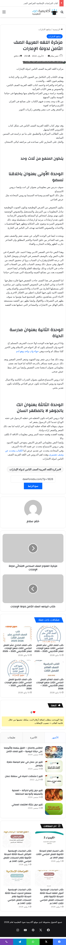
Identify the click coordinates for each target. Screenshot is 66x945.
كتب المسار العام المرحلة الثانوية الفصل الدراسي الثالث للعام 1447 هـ (49, 854)
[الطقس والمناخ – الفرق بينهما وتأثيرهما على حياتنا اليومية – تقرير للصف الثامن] (54, 752)
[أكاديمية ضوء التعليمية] (45, 12)
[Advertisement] (33, 52)
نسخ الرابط (33, 486)
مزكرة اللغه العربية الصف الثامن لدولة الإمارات (34, 469)
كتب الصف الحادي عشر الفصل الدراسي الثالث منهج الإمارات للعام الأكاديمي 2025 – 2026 (17, 648)
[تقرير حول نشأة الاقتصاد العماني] (54, 809)
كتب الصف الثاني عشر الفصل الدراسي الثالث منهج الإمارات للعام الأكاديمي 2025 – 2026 (48, 648)
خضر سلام (33, 521)
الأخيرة (33, 737)
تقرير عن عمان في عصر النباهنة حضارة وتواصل (25, 764)
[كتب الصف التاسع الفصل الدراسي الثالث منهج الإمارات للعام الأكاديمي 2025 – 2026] (17, 668)
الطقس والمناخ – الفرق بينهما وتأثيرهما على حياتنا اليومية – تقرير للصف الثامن (23, 749)
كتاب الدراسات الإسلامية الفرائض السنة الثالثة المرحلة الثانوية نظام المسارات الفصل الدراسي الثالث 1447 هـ (17, 856)
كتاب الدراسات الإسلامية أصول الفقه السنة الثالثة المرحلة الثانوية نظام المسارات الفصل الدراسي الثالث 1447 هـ (51, 896)
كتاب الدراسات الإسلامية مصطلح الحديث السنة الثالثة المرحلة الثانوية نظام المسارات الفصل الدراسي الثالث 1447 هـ (18, 896)
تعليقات (11, 737)
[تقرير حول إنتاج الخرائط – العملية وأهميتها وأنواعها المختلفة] (54, 795)
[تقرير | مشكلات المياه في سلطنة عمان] (54, 780)
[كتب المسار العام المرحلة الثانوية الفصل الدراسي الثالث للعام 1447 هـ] (49, 839)
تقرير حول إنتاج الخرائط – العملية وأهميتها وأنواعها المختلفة (27, 792)
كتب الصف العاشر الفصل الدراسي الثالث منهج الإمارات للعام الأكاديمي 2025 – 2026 (49, 684)
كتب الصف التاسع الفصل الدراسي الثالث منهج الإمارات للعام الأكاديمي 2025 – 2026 (18, 684)
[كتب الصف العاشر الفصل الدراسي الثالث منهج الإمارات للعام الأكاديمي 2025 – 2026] (48, 668)
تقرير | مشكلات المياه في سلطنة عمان (24, 776)
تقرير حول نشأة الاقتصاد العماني (27, 805)
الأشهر (55, 737)
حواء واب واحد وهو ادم (27, 351)
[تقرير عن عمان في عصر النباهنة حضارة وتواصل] (54, 766)
